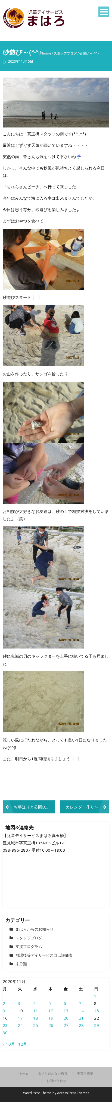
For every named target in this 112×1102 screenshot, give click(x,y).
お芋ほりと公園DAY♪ (33, 807)
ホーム (24, 1073)
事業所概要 (85, 1073)
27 (66, 1025)
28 (81, 1025)
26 (50, 1025)
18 (35, 1018)
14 (81, 1010)
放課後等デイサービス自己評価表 (44, 955)
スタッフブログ (65, 53)
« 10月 (9, 1044)
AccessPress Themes (73, 1093)
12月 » (24, 1044)
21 (81, 1018)
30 (5, 1032)
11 (35, 1010)
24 (20, 1025)
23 (5, 1025)
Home (46, 53)
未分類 (21, 963)
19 (50, 1018)
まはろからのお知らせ (34, 929)
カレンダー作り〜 (82, 807)
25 (35, 1025)
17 (20, 1018)
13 (66, 1010)
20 (66, 1018)
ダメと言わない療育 (52, 1073)
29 (96, 1025)
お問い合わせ (56, 1080)
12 (50, 1010)
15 (96, 1010)
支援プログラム (28, 946)
